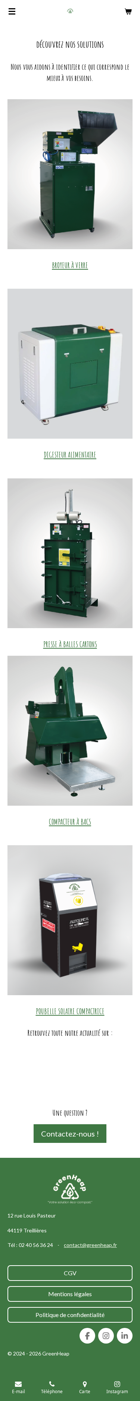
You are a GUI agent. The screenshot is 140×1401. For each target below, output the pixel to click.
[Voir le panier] (128, 11)
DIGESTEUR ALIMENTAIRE (70, 454)
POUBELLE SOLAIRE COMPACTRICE (70, 1011)
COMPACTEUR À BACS (70, 822)
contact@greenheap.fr (90, 1245)
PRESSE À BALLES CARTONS (70, 644)
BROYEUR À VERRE (70, 265)
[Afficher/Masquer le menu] (12, 11)
